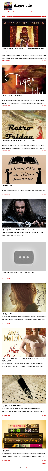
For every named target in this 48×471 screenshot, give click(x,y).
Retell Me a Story (7, 185)
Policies (14, 11)
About (9, 11)
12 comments (7, 370)
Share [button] (3, 60)
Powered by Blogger (24, 467)
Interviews (33, 11)
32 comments (7, 323)
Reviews (27, 11)
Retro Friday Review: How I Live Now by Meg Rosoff (18, 140)
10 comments (7, 237)
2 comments (7, 194)
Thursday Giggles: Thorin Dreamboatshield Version (18, 229)
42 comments (7, 278)
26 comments (7, 460)
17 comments (7, 105)
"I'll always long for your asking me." (13, 405)
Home (3, 11)
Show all (43, 16)
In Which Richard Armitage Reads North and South (18, 272)
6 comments (7, 60)
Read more (44, 60)
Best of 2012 (6, 450)
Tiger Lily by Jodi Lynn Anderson (12, 95)
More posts (43, 463)
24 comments (7, 150)
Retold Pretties (7, 313)
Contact (21, 11)
